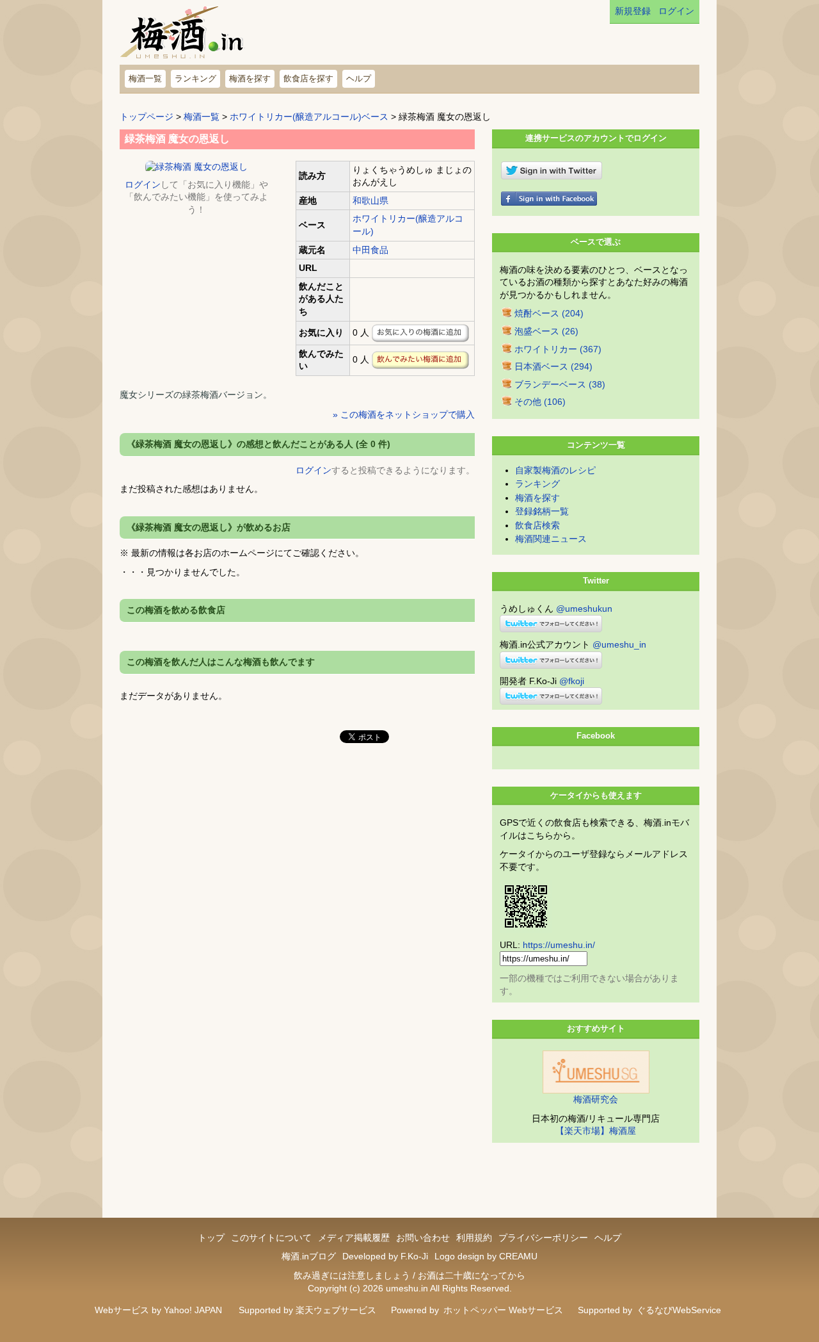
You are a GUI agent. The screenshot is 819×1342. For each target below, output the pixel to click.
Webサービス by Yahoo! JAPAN (158, 1310)
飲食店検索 (537, 525)
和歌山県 (370, 200)
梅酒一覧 (145, 78)
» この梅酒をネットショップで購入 (404, 414)
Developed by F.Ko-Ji (385, 1256)
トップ (211, 1237)
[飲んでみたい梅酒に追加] (420, 360)
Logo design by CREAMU (485, 1256)
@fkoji (571, 681)
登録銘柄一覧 (542, 511)
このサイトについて (271, 1237)
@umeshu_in (619, 644)
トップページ (146, 116)
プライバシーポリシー (543, 1237)
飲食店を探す (308, 78)
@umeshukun (584, 608)
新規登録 (633, 11)
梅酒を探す (250, 78)
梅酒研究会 (595, 1099)
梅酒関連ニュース (551, 539)
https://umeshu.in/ (559, 945)
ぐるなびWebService (679, 1310)
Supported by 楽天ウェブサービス (307, 1310)
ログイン (676, 11)
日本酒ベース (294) (553, 366)
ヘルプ (358, 78)
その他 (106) (540, 402)
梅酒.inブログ (309, 1256)
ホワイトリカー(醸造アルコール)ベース (309, 116)
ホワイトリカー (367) (557, 349)
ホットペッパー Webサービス (503, 1310)
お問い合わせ (423, 1237)
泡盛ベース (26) (546, 331)
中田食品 (370, 250)
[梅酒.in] (183, 35)
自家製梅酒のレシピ (555, 470)
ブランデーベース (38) (559, 384)
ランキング (195, 78)
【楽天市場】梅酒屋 (595, 1130)
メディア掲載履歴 (354, 1237)
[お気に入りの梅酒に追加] (420, 333)
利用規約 (474, 1237)
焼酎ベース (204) (549, 313)
